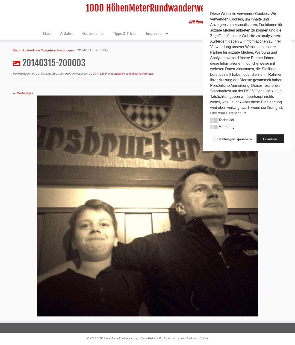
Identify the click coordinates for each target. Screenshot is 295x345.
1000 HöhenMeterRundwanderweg (147, 8)
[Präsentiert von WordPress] (160, 337)
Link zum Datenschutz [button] (228, 113)
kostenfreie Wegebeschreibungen (48, 50)
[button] (214, 120)
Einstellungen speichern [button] (232, 139)
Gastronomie (93, 33)
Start (46, 33)
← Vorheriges (23, 93)
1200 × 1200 (97, 73)
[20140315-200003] (147, 205)
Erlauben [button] (270, 139)
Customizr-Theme (197, 338)
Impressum (156, 33)
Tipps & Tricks (124, 33)
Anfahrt (66, 33)
